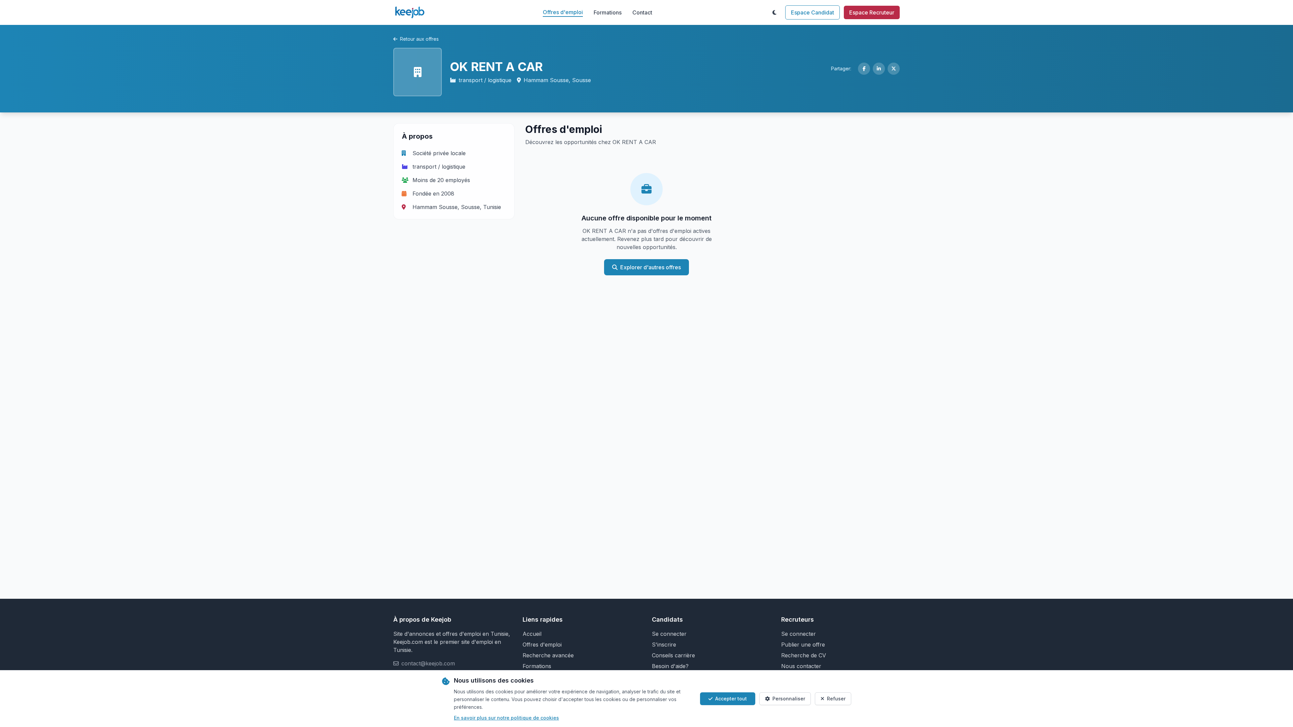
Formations (608, 12)
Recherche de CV (803, 655)
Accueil (532, 633)
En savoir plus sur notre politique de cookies (506, 718)
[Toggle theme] (774, 12)
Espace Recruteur (871, 12)
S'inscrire (664, 644)
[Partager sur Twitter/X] (894, 69)
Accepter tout (731, 698)
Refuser (836, 698)
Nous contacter (801, 666)
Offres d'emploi (563, 12)
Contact (642, 12)
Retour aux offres (419, 39)
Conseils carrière (673, 655)
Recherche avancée (548, 655)
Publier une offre (803, 644)
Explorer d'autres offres (650, 267)
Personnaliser (788, 698)
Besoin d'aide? (670, 666)
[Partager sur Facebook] (864, 69)
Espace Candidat (812, 12)
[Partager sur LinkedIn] (879, 69)
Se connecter (669, 633)
